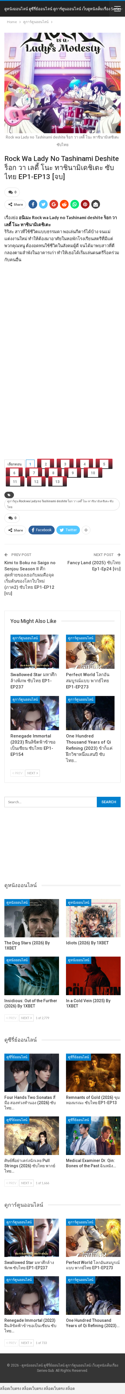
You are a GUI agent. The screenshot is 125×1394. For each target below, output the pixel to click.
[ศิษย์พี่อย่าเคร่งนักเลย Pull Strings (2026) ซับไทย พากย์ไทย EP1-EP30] (31, 1135)
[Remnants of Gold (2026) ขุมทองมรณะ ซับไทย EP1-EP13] (93, 1073)
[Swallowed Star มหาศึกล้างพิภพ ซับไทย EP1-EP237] (34, 652)
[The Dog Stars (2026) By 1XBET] (31, 918)
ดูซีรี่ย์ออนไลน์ (16, 1057)
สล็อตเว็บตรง (10, 1388)
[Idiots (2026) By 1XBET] (93, 918)
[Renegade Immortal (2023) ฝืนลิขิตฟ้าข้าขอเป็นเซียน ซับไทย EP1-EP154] (34, 713)
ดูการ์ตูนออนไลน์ (25, 638)
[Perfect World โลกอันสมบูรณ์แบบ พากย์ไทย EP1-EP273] (90, 652)
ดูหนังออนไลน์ (17, 903)
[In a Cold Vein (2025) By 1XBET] (93, 976)
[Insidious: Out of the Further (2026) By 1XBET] (31, 976)
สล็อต (70, 1388)
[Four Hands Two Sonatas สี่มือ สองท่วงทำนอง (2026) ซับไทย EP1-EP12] (31, 1073)
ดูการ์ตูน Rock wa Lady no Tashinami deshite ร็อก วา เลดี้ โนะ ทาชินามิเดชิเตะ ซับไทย (60, 504)
